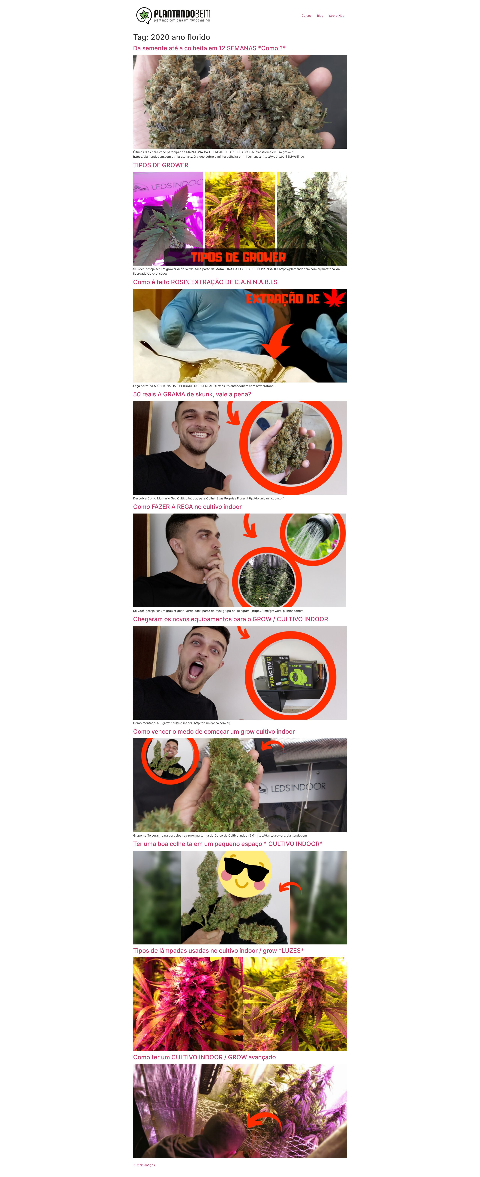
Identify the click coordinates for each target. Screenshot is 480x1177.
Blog (320, 15)
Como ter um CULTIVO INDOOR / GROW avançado (204, 1057)
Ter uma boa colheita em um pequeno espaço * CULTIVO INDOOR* (228, 843)
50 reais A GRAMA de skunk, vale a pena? (192, 394)
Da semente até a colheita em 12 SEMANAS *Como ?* (209, 48)
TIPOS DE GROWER (160, 165)
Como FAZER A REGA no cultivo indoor (187, 506)
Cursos (306, 15)
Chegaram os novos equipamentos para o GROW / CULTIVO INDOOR (230, 619)
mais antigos (144, 1165)
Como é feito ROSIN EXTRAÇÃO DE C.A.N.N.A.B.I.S (205, 282)
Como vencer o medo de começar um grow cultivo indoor (214, 731)
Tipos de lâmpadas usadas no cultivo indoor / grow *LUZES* (218, 950)
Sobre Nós (336, 15)
